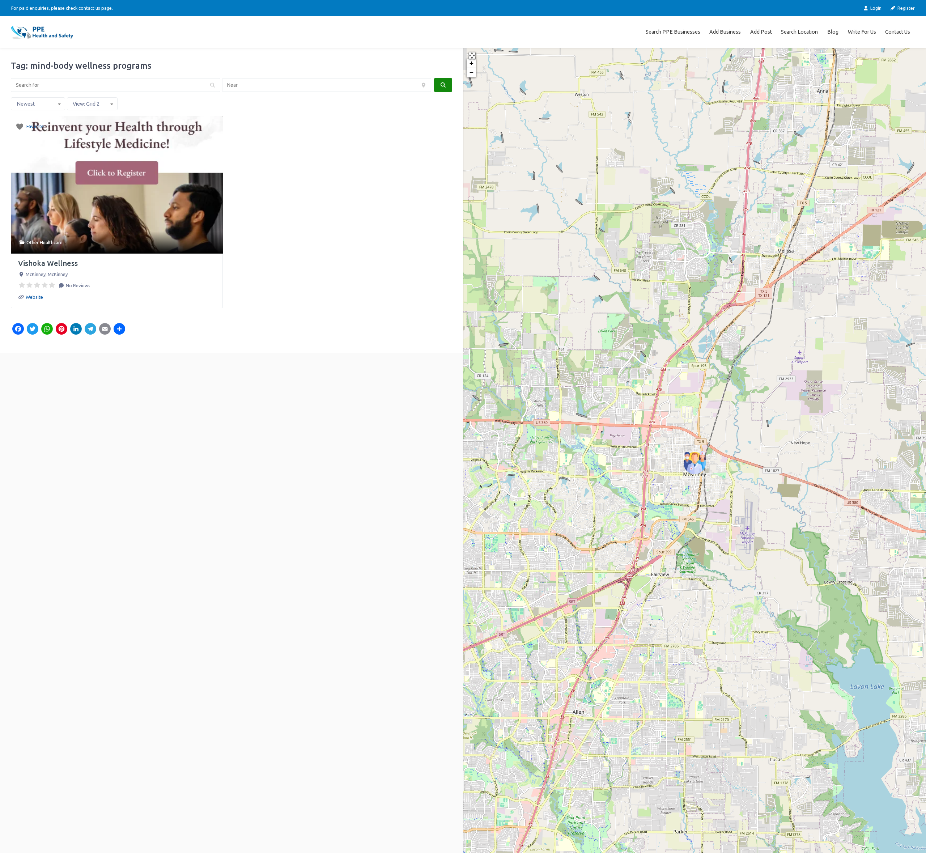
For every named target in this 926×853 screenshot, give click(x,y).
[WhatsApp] (47, 329)
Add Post (761, 32)
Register (905, 7)
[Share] (119, 329)
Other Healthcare (44, 242)
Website (34, 297)
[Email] (105, 329)
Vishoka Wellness (48, 263)
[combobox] (38, 103)
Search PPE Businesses (673, 32)
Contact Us (897, 32)
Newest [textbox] (26, 104)
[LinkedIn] (76, 329)
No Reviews (77, 285)
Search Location (799, 32)
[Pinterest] (61, 329)
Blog (832, 32)
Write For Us (862, 32)
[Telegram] (90, 329)
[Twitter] (32, 329)
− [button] (471, 72)
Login (875, 7)
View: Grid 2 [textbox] (86, 104)
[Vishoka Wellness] (694, 462)
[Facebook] (18, 329)
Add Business (725, 32)
